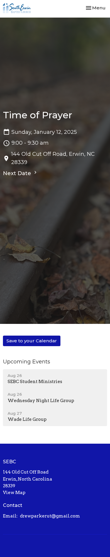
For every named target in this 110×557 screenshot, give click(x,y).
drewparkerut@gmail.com (50, 516)
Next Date (18, 173)
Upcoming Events (26, 361)
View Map (14, 492)
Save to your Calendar (31, 341)
